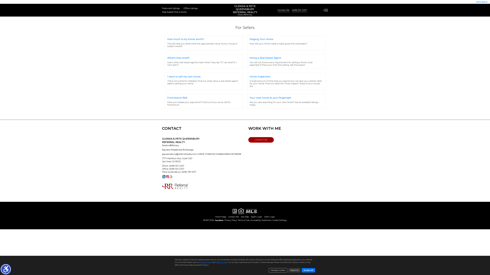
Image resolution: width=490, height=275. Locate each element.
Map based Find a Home (174, 12)
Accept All (308, 270)
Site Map (245, 217)
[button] (6, 269)
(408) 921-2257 (299, 10)
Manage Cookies (278, 270)
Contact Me (283, 10)
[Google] (171, 176)
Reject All (294, 270)
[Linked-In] (163, 176)
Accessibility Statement (260, 220)
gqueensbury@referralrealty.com (179, 154)
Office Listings (190, 8)
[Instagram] (167, 176)
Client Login (269, 217)
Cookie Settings (279, 220)
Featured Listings (171, 8)
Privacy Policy (230, 220)
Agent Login (256, 217)
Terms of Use (243, 220)
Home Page (220, 217)
